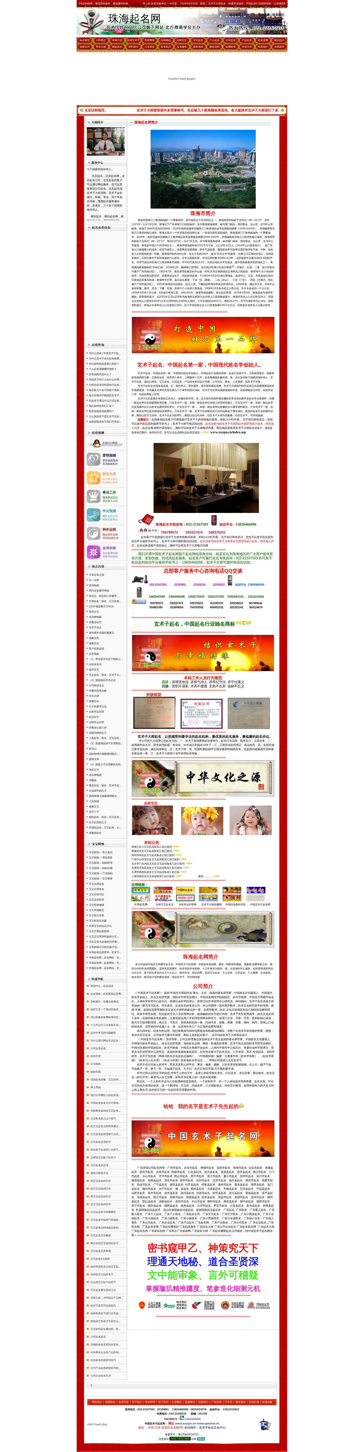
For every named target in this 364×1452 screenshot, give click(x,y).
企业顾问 (177, 1402)
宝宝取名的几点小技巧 (103, 1118)
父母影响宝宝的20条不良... (104, 947)
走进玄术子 (133, 40)
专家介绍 (117, 40)
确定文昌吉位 (110, 516)
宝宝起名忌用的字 (100, 1141)
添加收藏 (264, 14)
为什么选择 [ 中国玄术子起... (104, 353)
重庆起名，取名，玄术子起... (105, 785)
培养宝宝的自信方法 (100, 926)
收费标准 (231, 46)
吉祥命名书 (95, 664)
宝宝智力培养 (96, 915)
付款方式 (247, 46)
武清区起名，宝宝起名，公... (105, 827)
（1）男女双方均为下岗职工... (106, 659)
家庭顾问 (190, 1402)
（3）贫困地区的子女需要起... (106, 743)
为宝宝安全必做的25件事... (104, 941)
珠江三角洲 (154, 220)
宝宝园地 (95, 1064)
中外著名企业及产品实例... (105, 1352)
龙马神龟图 (95, 617)
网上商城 (95, 1087)
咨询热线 (94, 585)
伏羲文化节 (95, 622)
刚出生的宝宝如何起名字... (105, 1243)
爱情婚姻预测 (110, 460)
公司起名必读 (98, 1048)
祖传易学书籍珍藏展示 (101, 632)
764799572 (170, 1419)
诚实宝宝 (94, 669)
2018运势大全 (111, 538)
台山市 (254, 224)
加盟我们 (203, 1402)
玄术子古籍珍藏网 (211, 904)
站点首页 (235, 14)
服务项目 (198, 46)
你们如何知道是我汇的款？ (104, 363)
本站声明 (150, 1402)
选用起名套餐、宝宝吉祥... (105, 1079)
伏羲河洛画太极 (98, 690)
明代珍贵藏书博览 (99, 590)
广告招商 (216, 1402)
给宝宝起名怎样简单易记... (105, 1126)
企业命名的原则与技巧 (103, 1360)
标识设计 (279, 40)
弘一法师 (94, 580)
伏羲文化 (94, 701)
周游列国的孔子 (98, 732)
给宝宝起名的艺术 (100, 1180)
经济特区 (206, 220)
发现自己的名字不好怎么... (105, 1321)
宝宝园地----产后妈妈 (100, 873)
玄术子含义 (95, 627)
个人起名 (214, 40)
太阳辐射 (241, 258)
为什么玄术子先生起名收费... (105, 358)
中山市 (269, 224)
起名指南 (94, 653)
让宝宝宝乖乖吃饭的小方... (104, 936)
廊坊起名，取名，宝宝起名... (105, 817)
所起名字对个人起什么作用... (105, 379)
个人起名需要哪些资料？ (103, 369)
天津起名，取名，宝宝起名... (105, 601)
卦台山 (92, 748)
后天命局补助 (110, 553)
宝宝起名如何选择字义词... (105, 1134)
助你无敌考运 (110, 519)
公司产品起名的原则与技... (105, 1367)
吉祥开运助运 (110, 556)
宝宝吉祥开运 (96, 894)
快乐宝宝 (94, 769)
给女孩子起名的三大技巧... (105, 1149)
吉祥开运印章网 (187, 904)
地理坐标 (229, 220)
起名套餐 (263, 40)
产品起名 (247, 40)
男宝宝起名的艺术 (100, 1196)
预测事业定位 (110, 497)
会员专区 (124, 1402)
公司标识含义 (96, 685)
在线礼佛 (254, 1402)
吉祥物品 (166, 40)
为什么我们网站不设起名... (105, 1040)
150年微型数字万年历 (101, 606)
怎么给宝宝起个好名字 (103, 1282)
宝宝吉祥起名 (96, 883)
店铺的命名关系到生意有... (105, 1344)
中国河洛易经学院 (235, 904)
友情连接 (267, 1402)
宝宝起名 (198, 40)
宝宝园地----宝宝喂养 (100, 878)
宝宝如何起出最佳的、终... (105, 1329)
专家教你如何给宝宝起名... (105, 1110)
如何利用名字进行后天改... (105, 1313)
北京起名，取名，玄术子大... (105, 674)
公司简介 (101, 40)
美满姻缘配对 (110, 463)
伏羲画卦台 (95, 832)
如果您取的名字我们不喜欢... (105, 421)
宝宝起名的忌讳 (99, 1165)
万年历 (228, 1402)
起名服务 (182, 46)
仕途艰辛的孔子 (98, 790)
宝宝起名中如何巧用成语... (105, 1219)
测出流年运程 (110, 534)
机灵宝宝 (94, 717)
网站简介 (97, 1402)
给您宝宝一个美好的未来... (105, 1009)
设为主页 (250, 14)
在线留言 (279, 46)
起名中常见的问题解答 (103, 1032)
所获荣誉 (150, 40)
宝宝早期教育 (96, 910)
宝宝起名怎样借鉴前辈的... (105, 1227)
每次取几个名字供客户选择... (105, 390)
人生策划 (150, 46)
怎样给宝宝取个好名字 (103, 1157)
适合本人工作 (110, 500)
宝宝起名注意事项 (100, 1251)
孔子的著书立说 (98, 706)
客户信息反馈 (96, 648)
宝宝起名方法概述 (100, 1235)
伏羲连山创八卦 (98, 727)
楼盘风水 (117, 46)
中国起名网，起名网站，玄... (105, 957)
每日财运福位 (110, 479)
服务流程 (214, 46)
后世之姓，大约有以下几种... (106, 1297)
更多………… (205, 876)
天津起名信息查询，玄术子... (105, 952)
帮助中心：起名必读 (101, 986)
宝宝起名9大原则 (100, 1258)
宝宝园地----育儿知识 (100, 852)
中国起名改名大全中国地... (105, 1102)
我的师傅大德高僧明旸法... (104, 753)
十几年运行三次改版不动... (105, 1025)
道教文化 (94, 643)
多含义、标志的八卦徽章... (104, 595)
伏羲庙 (92, 780)
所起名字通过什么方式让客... (105, 400)
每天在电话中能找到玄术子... (105, 395)
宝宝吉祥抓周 (96, 899)
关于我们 (137, 1402)
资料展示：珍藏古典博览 (104, 1001)
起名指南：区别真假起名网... (106, 993)
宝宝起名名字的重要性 (103, 1212)
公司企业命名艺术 (100, 1375)
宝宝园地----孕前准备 (100, 857)
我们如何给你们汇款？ (101, 405)
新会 (245, 224)
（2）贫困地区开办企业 (102, 680)
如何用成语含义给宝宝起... (105, 1266)
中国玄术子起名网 (260, 904)
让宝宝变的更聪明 (99, 931)
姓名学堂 (95, 1056)
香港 (204, 224)
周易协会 (110, 1402)
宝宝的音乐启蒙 (98, 920)
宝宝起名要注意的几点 (103, 1290)
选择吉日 (85, 46)
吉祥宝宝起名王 (164, 904)
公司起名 (231, 40)
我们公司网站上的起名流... (105, 1095)
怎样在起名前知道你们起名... (105, 384)
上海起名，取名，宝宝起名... (105, 738)
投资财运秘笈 (110, 482)
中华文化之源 (96, 574)
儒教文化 (94, 638)
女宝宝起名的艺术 (100, 1204)
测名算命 (241, 1402)
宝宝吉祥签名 (96, 889)
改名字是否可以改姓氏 (103, 1305)
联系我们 (278, 14)
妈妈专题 (95, 1071)
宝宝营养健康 (96, 904)
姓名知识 (166, 46)
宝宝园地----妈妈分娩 (100, 868)
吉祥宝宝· (182, 40)
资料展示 (133, 46)
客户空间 (163, 1402)
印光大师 (94, 696)
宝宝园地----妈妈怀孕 (100, 862)
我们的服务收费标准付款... (105, 1017)
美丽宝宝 (94, 806)
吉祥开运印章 (96, 711)
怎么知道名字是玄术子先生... (105, 416)
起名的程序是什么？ (100, 374)
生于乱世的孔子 (98, 822)
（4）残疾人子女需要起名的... (106, 764)
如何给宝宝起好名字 (101, 1274)
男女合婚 (101, 46)
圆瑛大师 (94, 759)
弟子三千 (94, 811)
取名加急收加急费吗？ (101, 411)
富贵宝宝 (94, 611)
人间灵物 (94, 801)
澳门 (227, 224)
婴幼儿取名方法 (99, 1173)
